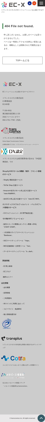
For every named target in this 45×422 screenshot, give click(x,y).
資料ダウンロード (30, 3)
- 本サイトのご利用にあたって (13, 304)
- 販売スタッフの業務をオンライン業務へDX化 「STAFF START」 (19, 225)
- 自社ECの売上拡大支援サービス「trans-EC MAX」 (21, 199)
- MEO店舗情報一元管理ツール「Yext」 (17, 246)
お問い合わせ (34, 3)
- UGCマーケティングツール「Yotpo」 (16, 241)
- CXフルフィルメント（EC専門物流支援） (18, 213)
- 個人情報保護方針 (9, 314)
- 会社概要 (6, 287)
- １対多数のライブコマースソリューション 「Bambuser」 (18, 233)
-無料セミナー (7, 277)
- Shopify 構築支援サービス (12, 180)
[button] (41, 3)
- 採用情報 (6, 293)
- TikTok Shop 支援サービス (12, 185)
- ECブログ (6, 271)
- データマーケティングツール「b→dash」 (18, 251)
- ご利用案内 (7, 298)
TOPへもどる (22, 60)
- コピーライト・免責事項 (11, 309)
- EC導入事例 (7, 266)
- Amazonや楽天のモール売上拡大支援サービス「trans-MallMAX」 (19, 192)
